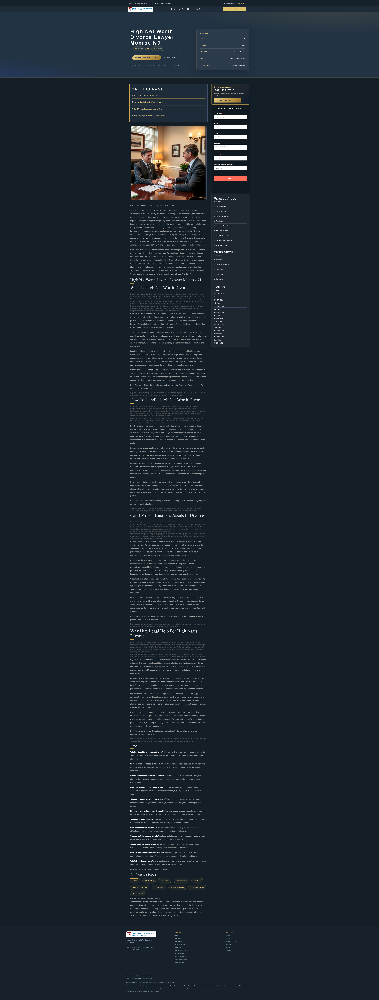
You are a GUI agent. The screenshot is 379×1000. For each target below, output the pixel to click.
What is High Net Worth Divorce (145, 95)
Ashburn (217, 297)
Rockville (217, 315)
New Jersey (218, 321)
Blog (188, 9)
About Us (181, 9)
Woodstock (218, 334)
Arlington (217, 303)
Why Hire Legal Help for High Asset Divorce (150, 116)
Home (173, 9)
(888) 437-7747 (241, 3)
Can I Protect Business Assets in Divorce (149, 109)
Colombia (217, 340)
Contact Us (197, 9)
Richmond (217, 309)
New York (217, 328)
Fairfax (216, 291)
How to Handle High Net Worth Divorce (148, 102)
